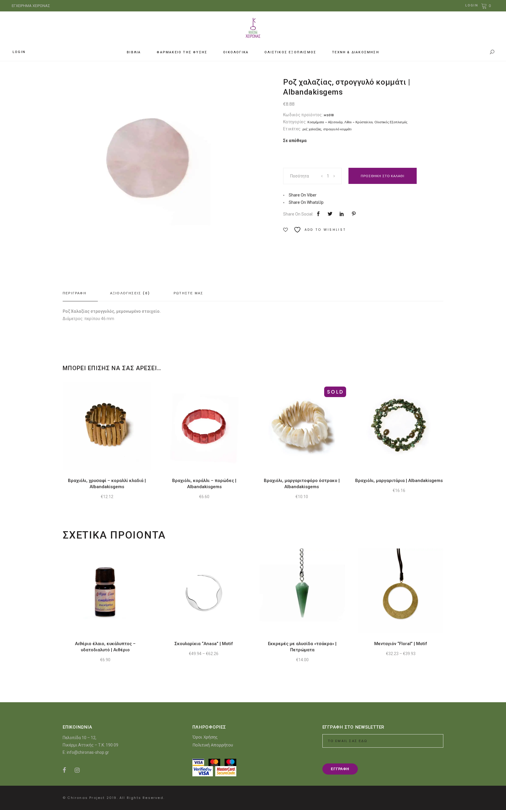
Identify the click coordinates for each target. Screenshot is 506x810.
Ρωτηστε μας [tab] (188, 293)
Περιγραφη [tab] (74, 293)
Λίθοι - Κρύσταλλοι (358, 122)
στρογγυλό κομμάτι (337, 129)
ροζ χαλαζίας (312, 129)
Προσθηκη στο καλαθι (382, 176)
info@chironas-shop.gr (88, 752)
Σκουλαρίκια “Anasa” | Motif (204, 643)
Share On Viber (303, 195)
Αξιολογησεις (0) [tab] (130, 293)
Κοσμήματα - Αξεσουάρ (324, 122)
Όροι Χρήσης (205, 737)
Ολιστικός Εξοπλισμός (391, 122)
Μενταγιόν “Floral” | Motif (400, 643)
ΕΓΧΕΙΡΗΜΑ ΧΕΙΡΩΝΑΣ (31, 6)
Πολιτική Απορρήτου (212, 745)
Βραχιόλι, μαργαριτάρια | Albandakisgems (399, 480)
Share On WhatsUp (306, 202)
